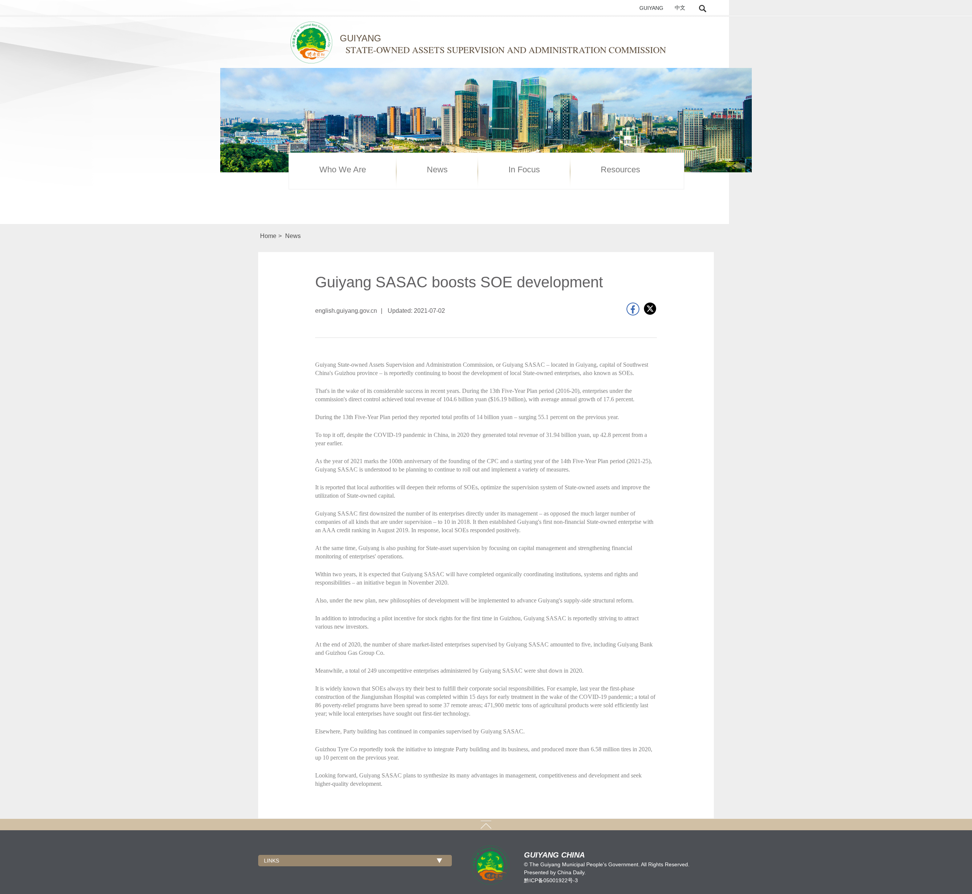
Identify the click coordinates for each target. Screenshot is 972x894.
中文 (680, 8)
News (437, 169)
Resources (620, 169)
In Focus (524, 169)
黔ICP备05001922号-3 (551, 880)
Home (268, 236)
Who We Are (342, 169)
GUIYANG (651, 8)
